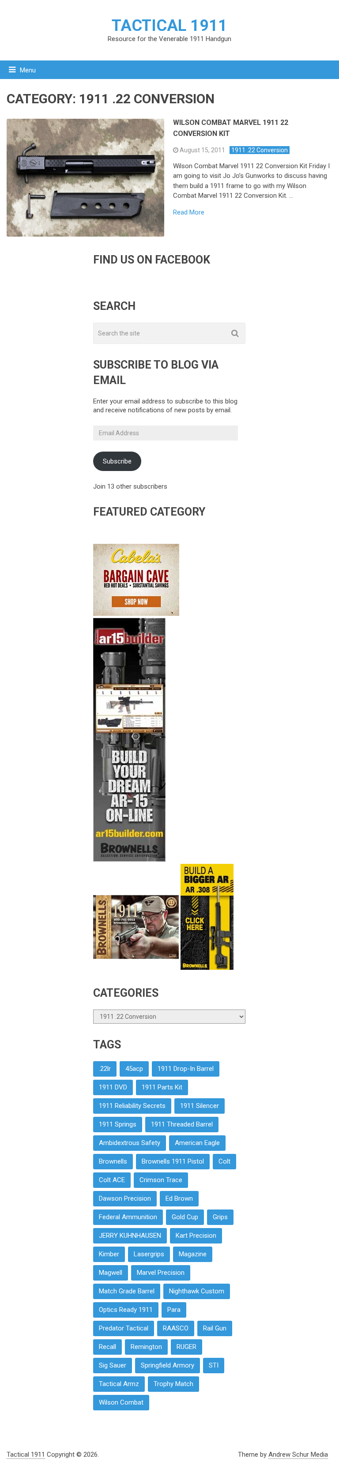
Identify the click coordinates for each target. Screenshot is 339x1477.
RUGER (186, 1347)
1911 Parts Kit (162, 1087)
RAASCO (175, 1328)
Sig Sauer (112, 1365)
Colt (224, 1161)
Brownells (113, 1161)
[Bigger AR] (207, 968)
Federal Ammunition (128, 1217)
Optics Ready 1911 (126, 1310)
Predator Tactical (123, 1328)
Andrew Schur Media (298, 1454)
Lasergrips (149, 1254)
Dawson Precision (125, 1198)
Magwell (110, 1273)
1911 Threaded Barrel (182, 1124)
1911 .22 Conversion (259, 150)
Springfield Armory (167, 1365)
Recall (107, 1347)
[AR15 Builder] (129, 859)
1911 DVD (113, 1087)
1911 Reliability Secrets (132, 1106)
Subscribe (117, 461)
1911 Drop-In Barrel (186, 1069)
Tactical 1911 (169, 25)
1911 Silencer (199, 1106)
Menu (28, 70)
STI (213, 1365)
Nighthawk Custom (196, 1291)
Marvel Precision (161, 1273)
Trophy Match (173, 1384)
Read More (188, 212)
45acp (134, 1069)
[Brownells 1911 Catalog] (137, 968)
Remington (146, 1347)
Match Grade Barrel (126, 1291)
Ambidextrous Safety (129, 1143)
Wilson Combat (121, 1402)
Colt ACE (112, 1180)
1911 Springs (117, 1124)
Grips (220, 1217)
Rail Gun (214, 1328)
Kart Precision (196, 1236)
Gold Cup (185, 1217)
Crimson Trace (160, 1180)
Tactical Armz (119, 1384)
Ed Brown (179, 1198)
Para (174, 1310)
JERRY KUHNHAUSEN (130, 1236)
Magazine (193, 1254)
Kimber (109, 1254)
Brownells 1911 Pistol (173, 1161)
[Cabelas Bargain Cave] (136, 614)
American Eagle (197, 1143)
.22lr (105, 1069)
